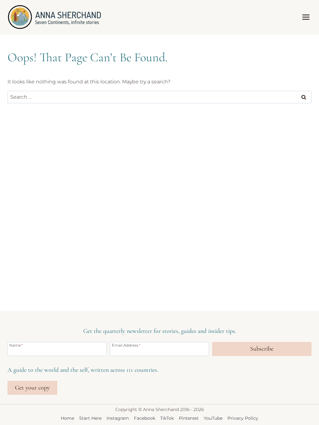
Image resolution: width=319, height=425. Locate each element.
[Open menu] (306, 17)
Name (16, 345)
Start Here (90, 418)
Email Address (126, 345)
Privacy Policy (242, 418)
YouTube (213, 418)
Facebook (144, 418)
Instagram (118, 418)
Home (67, 418)
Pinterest (189, 418)
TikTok (167, 418)
